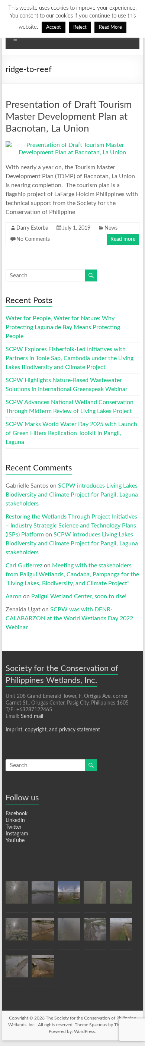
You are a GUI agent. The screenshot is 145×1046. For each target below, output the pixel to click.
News (110, 228)
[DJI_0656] (95, 895)
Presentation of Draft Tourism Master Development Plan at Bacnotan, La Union (69, 116)
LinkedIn (15, 820)
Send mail (32, 716)
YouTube (15, 840)
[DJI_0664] (69, 932)
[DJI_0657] (69, 895)
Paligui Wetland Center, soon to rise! (78, 596)
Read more (122, 239)
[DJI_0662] (43, 932)
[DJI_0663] (17, 969)
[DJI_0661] (43, 969)
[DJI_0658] (121, 932)
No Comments (33, 239)
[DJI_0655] (121, 895)
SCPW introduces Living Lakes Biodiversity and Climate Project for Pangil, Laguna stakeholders (72, 495)
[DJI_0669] (95, 932)
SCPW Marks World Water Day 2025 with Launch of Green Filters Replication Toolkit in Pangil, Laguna (71, 433)
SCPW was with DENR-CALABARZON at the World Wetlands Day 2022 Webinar (69, 618)
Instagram (17, 834)
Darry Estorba (32, 228)
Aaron (14, 596)
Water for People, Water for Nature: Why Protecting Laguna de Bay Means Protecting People (63, 327)
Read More (110, 27)
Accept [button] (53, 27)
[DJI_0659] (17, 932)
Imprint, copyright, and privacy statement (53, 729)
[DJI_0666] (43, 895)
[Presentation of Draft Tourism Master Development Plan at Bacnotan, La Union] (72, 145)
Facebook (17, 813)
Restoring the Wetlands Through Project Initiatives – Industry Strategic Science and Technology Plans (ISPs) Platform (71, 526)
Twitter (14, 827)
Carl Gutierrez (24, 565)
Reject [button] (80, 27)
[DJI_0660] (17, 895)
